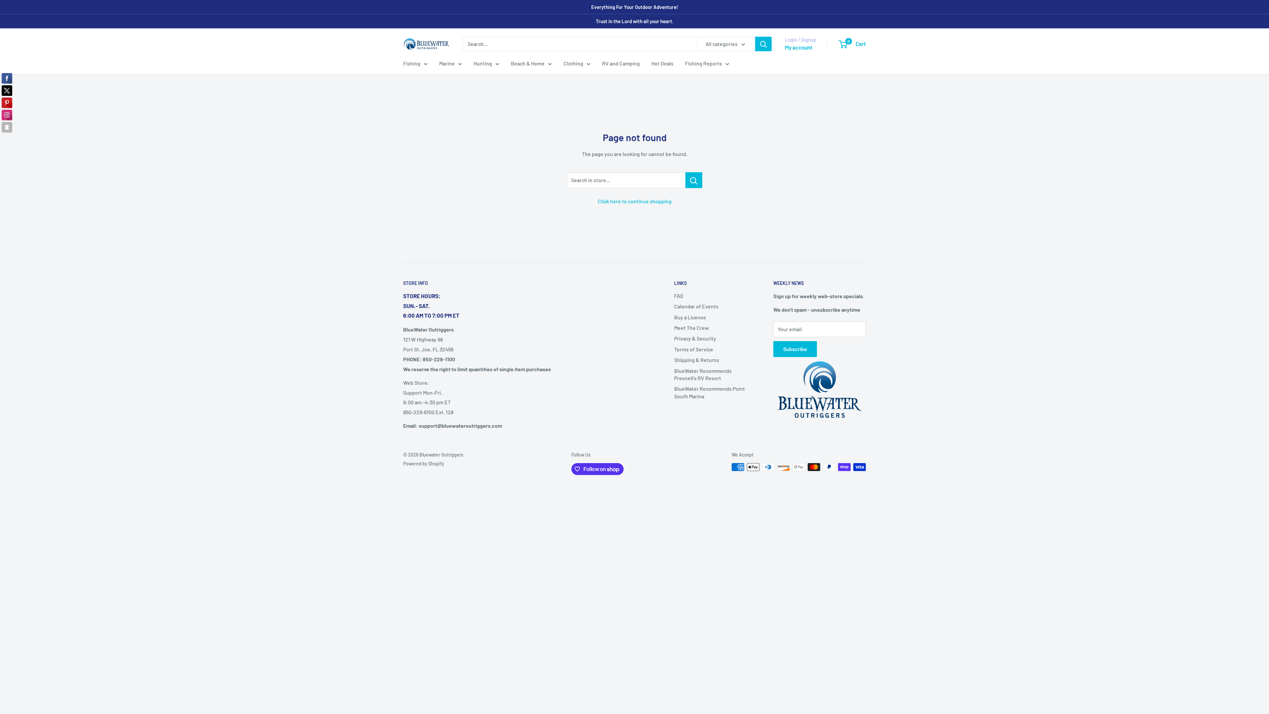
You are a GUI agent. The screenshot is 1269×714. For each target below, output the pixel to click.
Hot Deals (662, 63)
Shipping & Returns (696, 360)
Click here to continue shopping (635, 201)
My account (798, 47)
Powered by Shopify (423, 463)
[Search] (763, 44)
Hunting (483, 63)
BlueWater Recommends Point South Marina (709, 392)
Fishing (411, 63)
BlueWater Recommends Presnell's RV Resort (703, 374)
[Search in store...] (693, 180)
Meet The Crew (691, 328)
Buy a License (690, 317)
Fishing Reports (703, 63)
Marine (447, 63)
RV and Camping (621, 63)
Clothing (573, 63)
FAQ (678, 296)
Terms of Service (693, 349)
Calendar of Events (696, 306)
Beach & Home (528, 63)
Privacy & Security (695, 338)
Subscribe (795, 349)
